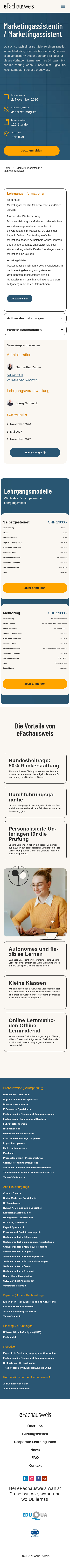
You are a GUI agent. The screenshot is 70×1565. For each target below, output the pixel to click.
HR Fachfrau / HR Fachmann (19, 1363)
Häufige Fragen (33, 452)
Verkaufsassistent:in (14, 1286)
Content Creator (12, 1193)
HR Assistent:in (12, 1203)
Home (7, 168)
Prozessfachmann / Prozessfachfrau (23, 1158)
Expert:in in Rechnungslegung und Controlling (29, 1302)
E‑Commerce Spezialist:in (17, 1109)
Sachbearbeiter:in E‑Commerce (20, 1237)
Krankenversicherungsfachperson (22, 1138)
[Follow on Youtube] (44, 1478)
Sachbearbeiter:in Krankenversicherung (25, 1247)
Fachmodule (10, 1337)
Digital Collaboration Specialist (20, 1099)
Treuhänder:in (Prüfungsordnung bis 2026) (27, 1368)
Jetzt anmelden (31, 150)
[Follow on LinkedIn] (25, 1478)
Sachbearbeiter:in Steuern (17, 1266)
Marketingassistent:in (15, 1222)
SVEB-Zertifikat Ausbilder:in (18, 1281)
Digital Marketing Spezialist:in (19, 1198)
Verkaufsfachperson (14, 1177)
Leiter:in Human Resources (18, 1306)
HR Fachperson (12, 1129)
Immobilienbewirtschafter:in (18, 1133)
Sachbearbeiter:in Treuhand (18, 1271)
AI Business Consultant (16, 1388)
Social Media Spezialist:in (17, 1276)
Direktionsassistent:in (15, 1104)
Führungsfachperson (15, 1124)
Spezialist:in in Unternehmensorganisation (27, 1167)
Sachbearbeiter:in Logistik (18, 1251)
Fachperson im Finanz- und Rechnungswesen (29, 1114)
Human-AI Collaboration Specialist (22, 1208)
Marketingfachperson (15, 1148)
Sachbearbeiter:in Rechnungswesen (23, 1256)
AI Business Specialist (15, 1384)
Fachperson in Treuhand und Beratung (25, 1119)
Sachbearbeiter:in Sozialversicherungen (25, 1261)
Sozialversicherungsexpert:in (19, 1311)
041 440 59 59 (15, 375)
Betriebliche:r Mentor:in (16, 1094)
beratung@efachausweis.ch (23, 379)
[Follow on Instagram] (31, 1478)
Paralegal (8, 1153)
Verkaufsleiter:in (12, 1316)
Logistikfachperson (14, 1143)
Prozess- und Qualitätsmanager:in (22, 1232)
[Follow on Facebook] (38, 1478)
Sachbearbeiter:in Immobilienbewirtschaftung (28, 1242)
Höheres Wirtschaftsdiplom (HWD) (22, 1332)
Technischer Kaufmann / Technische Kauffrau (28, 1172)
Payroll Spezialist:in (14, 1227)
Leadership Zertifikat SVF (17, 1213)
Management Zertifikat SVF (18, 1217)
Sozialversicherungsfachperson (21, 1163)
